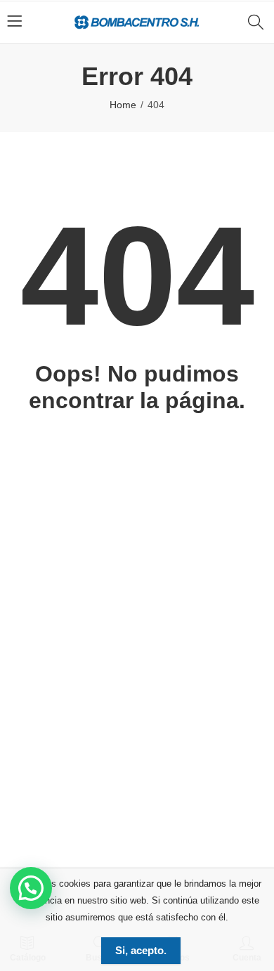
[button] (31, 888)
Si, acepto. (141, 950)
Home (123, 104)
